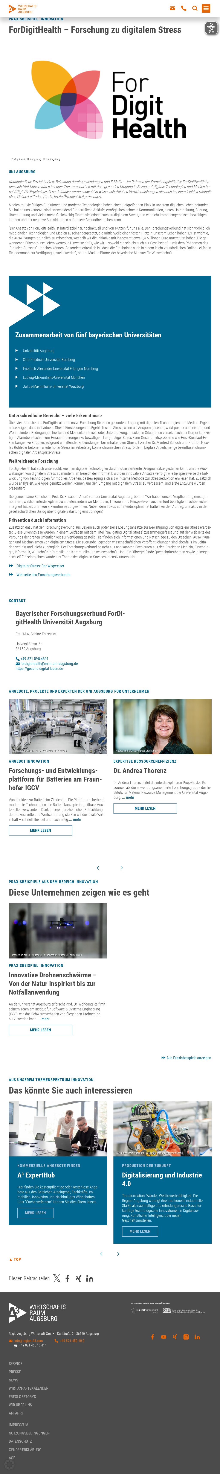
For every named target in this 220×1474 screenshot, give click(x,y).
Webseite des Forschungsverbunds (43, 574)
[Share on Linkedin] (89, 1278)
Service (15, 1363)
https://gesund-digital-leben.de (39, 668)
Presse (15, 1371)
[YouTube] (163, 1340)
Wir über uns (20, 1405)
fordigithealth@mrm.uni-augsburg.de (49, 663)
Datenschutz (20, 1441)
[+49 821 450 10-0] (183, 8)
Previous (97, 867)
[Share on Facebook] (67, 1278)
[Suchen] (195, 8)
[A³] (22, 9)
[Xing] (175, 1340)
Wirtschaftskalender (29, 1388)
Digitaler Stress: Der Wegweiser (40, 566)
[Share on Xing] (78, 1278)
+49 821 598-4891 (34, 658)
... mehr (75, 819)
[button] (9, 1464)
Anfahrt (16, 1413)
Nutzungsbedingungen (29, 1433)
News (13, 1380)
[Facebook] (152, 1340)
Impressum (18, 1424)
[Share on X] (57, 1278)
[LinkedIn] (197, 1340)
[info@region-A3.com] (172, 8)
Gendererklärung (25, 1449)
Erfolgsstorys (22, 1396)
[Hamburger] (206, 8)
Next (121, 867)
